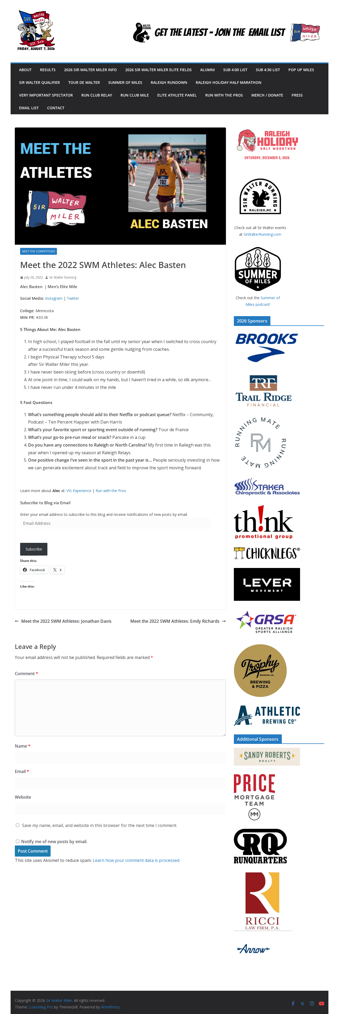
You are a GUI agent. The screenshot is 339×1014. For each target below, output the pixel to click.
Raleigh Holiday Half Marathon (228, 82)
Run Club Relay (96, 95)
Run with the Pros (224, 95)
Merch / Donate (267, 95)
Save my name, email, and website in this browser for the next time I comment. (99, 825)
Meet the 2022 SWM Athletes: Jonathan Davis (66, 621)
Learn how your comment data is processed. (136, 860)
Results (48, 69)
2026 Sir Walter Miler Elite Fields (158, 69)
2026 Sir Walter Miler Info (90, 69)
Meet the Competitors (38, 251)
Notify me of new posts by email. (54, 841)
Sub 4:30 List (268, 69)
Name (22, 746)
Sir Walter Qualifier (39, 82)
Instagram (54, 298)
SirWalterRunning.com (262, 234)
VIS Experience (78, 490)
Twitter (73, 298)
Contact (55, 107)
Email (22, 771)
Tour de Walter (84, 82)
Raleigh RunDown (169, 82)
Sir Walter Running (62, 277)
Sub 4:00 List (235, 69)
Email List (29, 107)
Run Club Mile (135, 95)
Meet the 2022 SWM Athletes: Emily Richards (175, 621)
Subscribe (34, 549)
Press (297, 95)
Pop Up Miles (301, 69)
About (25, 69)
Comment (26, 673)
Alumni (207, 69)
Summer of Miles (125, 82)
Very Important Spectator (46, 95)
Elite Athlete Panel (177, 95)
